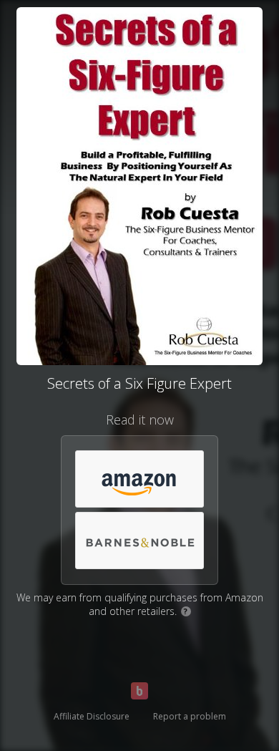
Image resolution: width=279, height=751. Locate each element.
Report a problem (189, 716)
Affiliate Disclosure (91, 716)
